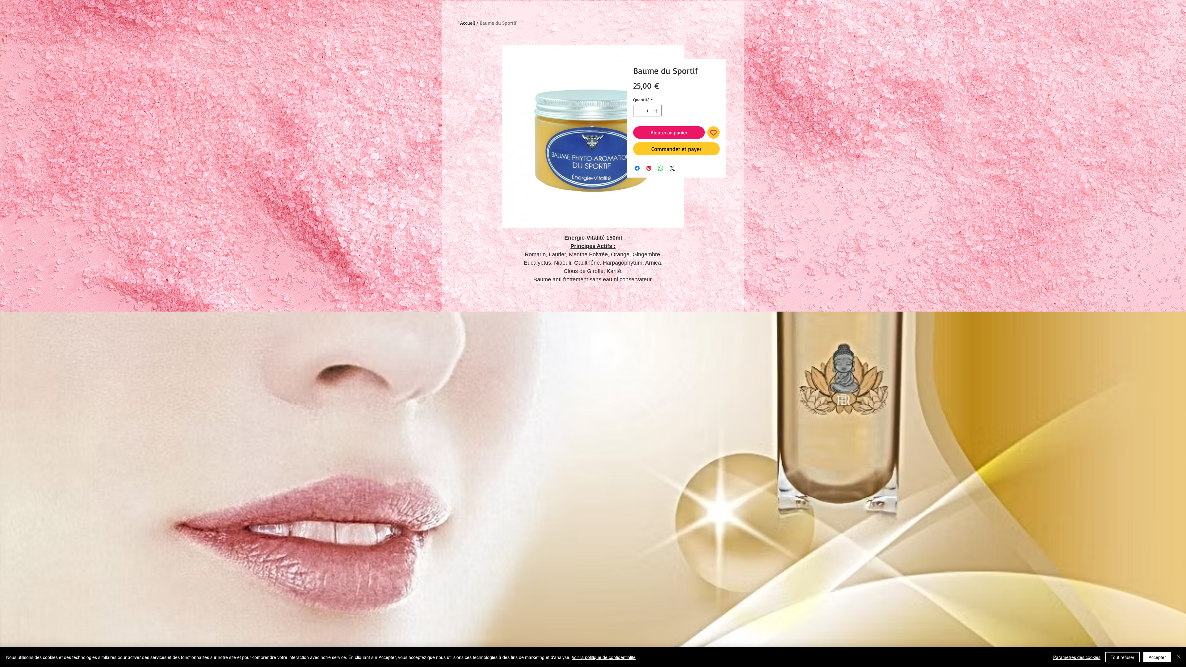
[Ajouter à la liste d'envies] (713, 132)
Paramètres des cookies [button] (1076, 657)
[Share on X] (672, 168)
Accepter (1157, 657)
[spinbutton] (647, 110)
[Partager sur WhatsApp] (660, 168)
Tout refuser (1122, 657)
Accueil (467, 23)
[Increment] (657, 110)
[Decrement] (638, 110)
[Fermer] (1178, 657)
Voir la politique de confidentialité (604, 657)
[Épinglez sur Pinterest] (649, 168)
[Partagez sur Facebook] (637, 168)
